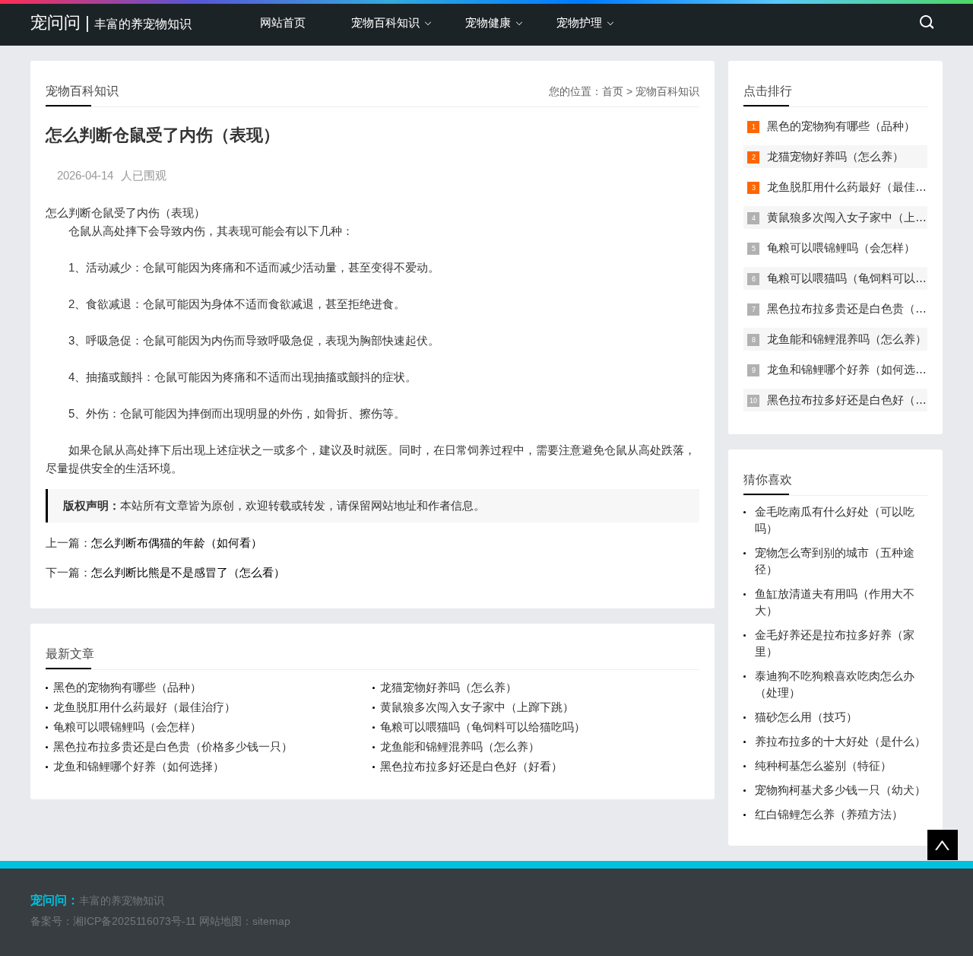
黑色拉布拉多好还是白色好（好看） (471, 766)
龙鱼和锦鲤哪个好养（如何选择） (138, 766)
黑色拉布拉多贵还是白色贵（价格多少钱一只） (173, 746)
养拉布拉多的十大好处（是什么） (840, 741)
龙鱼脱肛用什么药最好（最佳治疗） (144, 706)
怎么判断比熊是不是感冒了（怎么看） (188, 572)
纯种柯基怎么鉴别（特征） (823, 765)
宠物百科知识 (385, 22)
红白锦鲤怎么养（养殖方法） (829, 814)
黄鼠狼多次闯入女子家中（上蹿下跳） (477, 706)
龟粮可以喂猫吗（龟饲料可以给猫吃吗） (482, 726)
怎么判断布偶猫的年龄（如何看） (176, 542)
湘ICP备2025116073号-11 (134, 921)
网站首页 (283, 22)
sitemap (271, 921)
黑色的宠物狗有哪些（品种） (127, 687)
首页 (612, 91)
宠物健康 (488, 22)
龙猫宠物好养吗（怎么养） (448, 687)
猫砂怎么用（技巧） (806, 716)
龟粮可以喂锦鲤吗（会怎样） (127, 726)
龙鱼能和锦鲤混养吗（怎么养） (460, 746)
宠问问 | (111, 22)
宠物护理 (579, 22)
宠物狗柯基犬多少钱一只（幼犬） (840, 789)
